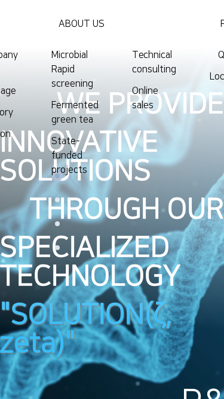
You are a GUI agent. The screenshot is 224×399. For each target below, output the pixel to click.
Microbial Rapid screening (72, 69)
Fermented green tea (75, 112)
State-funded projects (69, 155)
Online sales (145, 98)
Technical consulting (154, 62)
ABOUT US (82, 24)
